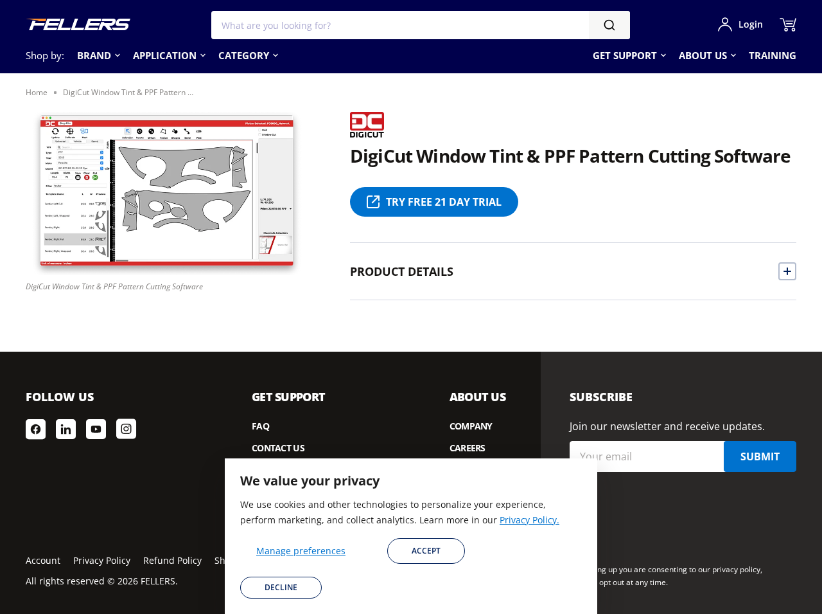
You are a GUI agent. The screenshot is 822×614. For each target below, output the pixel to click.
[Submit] (609, 25)
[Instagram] (126, 429)
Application (165, 55)
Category (243, 55)
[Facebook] (36, 429)
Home (37, 92)
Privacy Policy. (529, 520)
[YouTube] (96, 429)
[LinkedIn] (66, 429)
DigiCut (367, 122)
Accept (426, 550)
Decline (281, 587)
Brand (94, 55)
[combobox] (420, 25)
